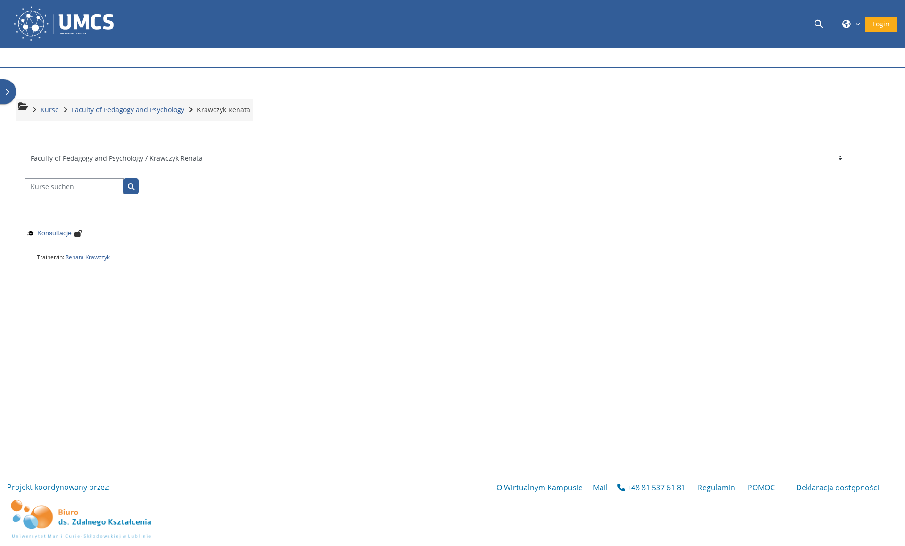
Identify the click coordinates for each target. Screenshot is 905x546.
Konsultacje (54, 233)
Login (880, 23)
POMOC (761, 487)
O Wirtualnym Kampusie (539, 487)
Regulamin (716, 487)
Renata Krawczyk (88, 257)
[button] (820, 24)
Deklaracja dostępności (837, 487)
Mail (600, 487)
